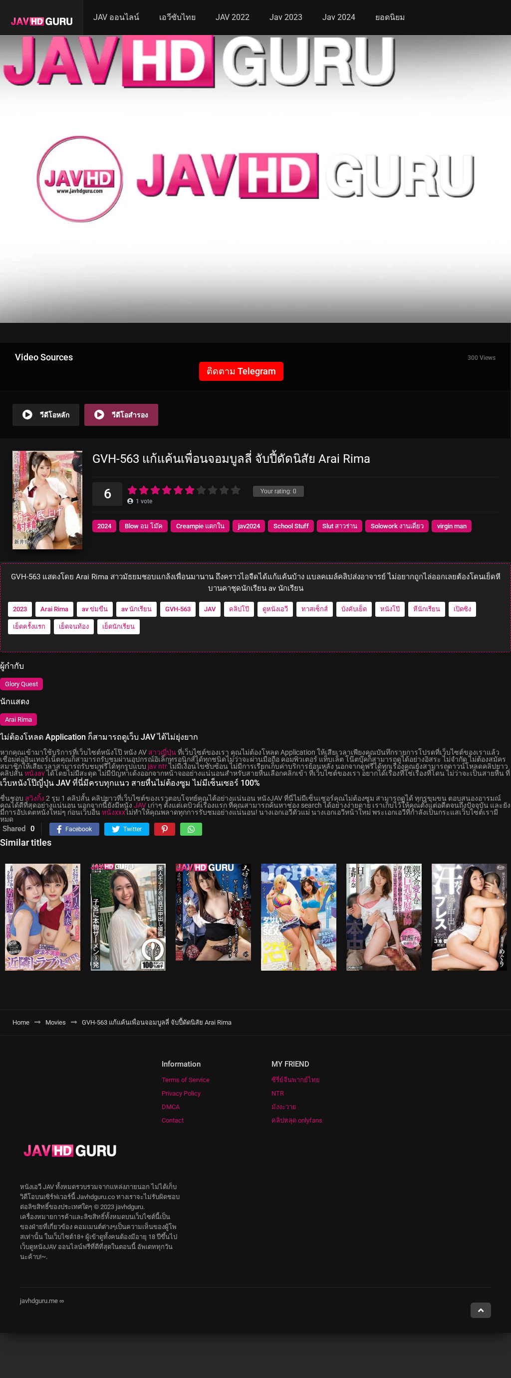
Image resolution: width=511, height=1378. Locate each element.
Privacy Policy (181, 1093)
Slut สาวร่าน (339, 526)
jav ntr (157, 766)
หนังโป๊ (390, 609)
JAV (210, 609)
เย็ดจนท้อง (74, 626)
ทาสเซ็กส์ (314, 609)
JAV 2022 (233, 17)
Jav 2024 (338, 17)
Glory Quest (21, 684)
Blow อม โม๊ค (144, 526)
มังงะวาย (283, 1107)
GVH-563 (178, 609)
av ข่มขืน (95, 609)
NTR (277, 1093)
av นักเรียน (136, 609)
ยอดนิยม (390, 17)
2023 (20, 609)
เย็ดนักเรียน (118, 626)
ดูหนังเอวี (275, 609)
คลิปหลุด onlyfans (296, 1120)
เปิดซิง (462, 609)
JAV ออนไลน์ (116, 17)
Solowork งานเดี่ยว (397, 526)
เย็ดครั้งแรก (29, 626)
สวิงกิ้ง (34, 798)
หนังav (34, 773)
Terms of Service (186, 1080)
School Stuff (291, 526)
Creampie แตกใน (200, 526)
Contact (173, 1120)
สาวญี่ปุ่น (162, 752)
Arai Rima (54, 609)
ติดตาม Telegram (241, 371)
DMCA (171, 1107)
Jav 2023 (285, 17)
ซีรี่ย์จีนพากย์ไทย (295, 1080)
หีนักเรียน (426, 609)
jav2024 (249, 526)
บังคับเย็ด (354, 609)
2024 (104, 526)
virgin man (452, 526)
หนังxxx (113, 812)
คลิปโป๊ (239, 609)
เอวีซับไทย (177, 17)
